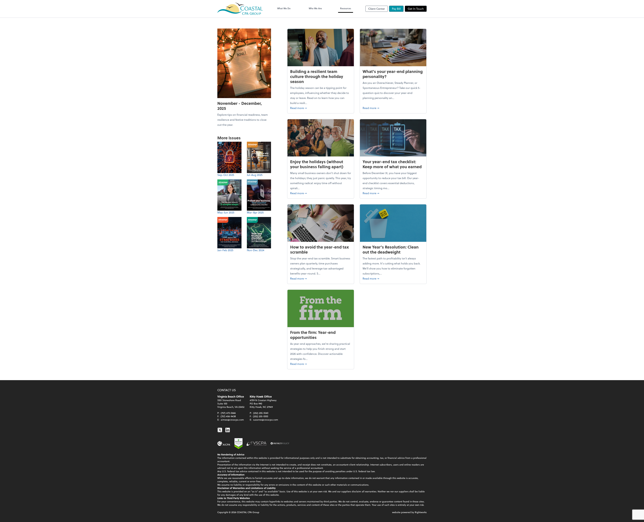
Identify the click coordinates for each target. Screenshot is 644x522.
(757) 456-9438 (228, 416)
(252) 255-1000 (260, 416)
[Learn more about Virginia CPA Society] (256, 443)
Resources (345, 8)
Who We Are (315, 8)
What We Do (283, 8)
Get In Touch (416, 9)
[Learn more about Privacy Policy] (280, 443)
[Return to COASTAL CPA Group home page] (240, 9)
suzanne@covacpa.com (265, 419)
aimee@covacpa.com (232, 419)
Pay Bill (396, 9)
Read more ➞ (320, 108)
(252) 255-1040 (260, 413)
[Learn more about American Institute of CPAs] (223, 443)
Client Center (376, 9)
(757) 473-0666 (228, 413)
